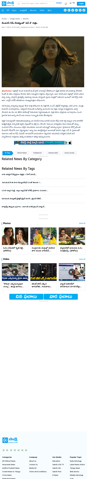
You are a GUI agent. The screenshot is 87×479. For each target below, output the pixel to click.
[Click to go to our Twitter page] (72, 10)
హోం (8, 10)
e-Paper (55, 475)
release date (53, 153)
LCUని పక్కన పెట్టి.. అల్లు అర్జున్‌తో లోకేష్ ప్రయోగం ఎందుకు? (43, 191)
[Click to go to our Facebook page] (65, 10)
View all (82, 223)
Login (81, 4)
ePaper (59, 3)
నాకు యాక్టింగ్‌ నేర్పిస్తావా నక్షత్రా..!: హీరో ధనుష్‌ (43, 174)
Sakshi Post (56, 472)
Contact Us (33, 465)
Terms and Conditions (38, 472)
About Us (32, 461)
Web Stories (74, 472)
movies (26, 19)
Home (4, 19)
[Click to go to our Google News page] (83, 10)
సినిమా (42, 11)
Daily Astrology (76, 461)
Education (56, 461)
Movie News (22, 153)
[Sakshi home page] (10, 440)
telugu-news (15, 19)
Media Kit (32, 468)
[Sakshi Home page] (8, 3)
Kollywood (37, 153)
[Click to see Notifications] (66, 3)
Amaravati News (8, 465)
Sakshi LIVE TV (58, 465)
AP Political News (8, 461)
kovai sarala (69, 153)
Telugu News (75, 468)
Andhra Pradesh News (10, 468)
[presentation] (5, 236)
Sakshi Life (56, 468)
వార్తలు (14, 11)
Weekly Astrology (76, 475)
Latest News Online (77, 465)
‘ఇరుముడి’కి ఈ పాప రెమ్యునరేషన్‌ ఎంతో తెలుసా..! (43, 183)
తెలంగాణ (33, 11)
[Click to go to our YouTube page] (80, 10)
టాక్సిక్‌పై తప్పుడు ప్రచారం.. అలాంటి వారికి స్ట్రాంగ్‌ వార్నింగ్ (39, 207)
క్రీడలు (50, 11)
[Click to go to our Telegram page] (22, 450)
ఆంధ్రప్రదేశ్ (23, 11)
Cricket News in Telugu (11, 472)
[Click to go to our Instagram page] (76, 10)
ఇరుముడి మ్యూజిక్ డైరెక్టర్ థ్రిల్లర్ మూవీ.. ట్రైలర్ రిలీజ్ (42, 199)
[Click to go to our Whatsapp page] (69, 10)
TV (73, 3)
